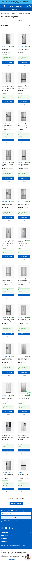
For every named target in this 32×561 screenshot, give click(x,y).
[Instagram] (2, 528)
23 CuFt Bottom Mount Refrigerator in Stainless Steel (23, 359)
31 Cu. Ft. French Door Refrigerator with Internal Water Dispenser (8, 281)
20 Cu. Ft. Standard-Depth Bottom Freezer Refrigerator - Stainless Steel (24, 165)
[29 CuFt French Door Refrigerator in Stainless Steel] (8, 194)
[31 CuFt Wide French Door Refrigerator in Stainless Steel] (24, 310)
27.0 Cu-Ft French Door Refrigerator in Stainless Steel (23, 204)
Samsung (20, 434)
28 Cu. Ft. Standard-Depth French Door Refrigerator (8, 87)
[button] (28, 393)
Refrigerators (14, 13)
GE (18, 123)
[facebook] (9, 528)
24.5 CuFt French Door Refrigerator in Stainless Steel (7, 126)
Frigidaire (4, 85)
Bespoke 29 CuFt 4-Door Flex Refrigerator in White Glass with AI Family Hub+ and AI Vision (24, 436)
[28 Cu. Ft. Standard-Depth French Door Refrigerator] (8, 78)
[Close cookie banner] (2, 550)
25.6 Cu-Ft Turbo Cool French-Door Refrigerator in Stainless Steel (23, 126)
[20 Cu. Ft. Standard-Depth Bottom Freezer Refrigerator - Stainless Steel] (24, 155)
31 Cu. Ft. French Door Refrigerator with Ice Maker (7, 397)
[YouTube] (6, 528)
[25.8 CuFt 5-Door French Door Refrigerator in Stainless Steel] (8, 465)
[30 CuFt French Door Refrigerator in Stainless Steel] (8, 349)
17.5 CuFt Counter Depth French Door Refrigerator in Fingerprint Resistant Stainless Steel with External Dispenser (8, 320)
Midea (3, 46)
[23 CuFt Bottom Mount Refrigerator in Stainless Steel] (24, 349)
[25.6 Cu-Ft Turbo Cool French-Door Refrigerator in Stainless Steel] (24, 116)
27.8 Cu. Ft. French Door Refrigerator (7, 165)
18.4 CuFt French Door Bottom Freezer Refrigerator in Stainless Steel (7, 49)
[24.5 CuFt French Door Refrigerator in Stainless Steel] (8, 116)
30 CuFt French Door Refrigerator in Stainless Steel (7, 359)
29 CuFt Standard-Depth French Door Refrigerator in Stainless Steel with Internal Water (8, 242)
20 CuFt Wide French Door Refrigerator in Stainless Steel (24, 49)
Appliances (6, 13)
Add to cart (9, 62)
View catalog (2, 6)
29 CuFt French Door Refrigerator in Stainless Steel (7, 204)
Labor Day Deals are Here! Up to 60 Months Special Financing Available (15, 2)
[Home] (2, 13)
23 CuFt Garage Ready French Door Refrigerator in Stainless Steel (23, 397)
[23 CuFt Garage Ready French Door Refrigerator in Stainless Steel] (24, 388)
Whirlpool (20, 46)
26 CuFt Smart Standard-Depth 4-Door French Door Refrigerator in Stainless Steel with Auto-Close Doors (24, 87)
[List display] (29, 25)
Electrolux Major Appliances (20, 85)
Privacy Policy (12, 559)
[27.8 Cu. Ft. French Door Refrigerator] (8, 155)
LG (18, 240)
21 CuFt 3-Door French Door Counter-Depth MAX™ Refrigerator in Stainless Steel (23, 242)
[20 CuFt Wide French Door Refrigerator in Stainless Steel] (24, 39)
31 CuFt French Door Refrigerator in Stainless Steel (23, 281)
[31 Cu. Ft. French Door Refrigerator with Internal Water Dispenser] (8, 271)
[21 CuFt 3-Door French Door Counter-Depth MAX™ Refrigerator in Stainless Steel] (24, 233)
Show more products (16, 503)
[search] (5, 6)
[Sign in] (27, 6)
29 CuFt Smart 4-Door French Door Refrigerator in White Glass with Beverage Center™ (23, 475)
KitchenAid (4, 201)
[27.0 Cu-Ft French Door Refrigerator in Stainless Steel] (24, 194)
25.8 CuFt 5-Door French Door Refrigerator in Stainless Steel (7, 475)
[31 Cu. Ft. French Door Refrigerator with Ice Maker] (8, 388)
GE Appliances (5, 317)
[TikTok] (12, 528)
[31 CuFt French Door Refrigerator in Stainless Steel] (24, 271)
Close (30, 2)
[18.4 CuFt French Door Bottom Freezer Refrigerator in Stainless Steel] (8, 39)
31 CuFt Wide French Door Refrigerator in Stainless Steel (24, 320)
